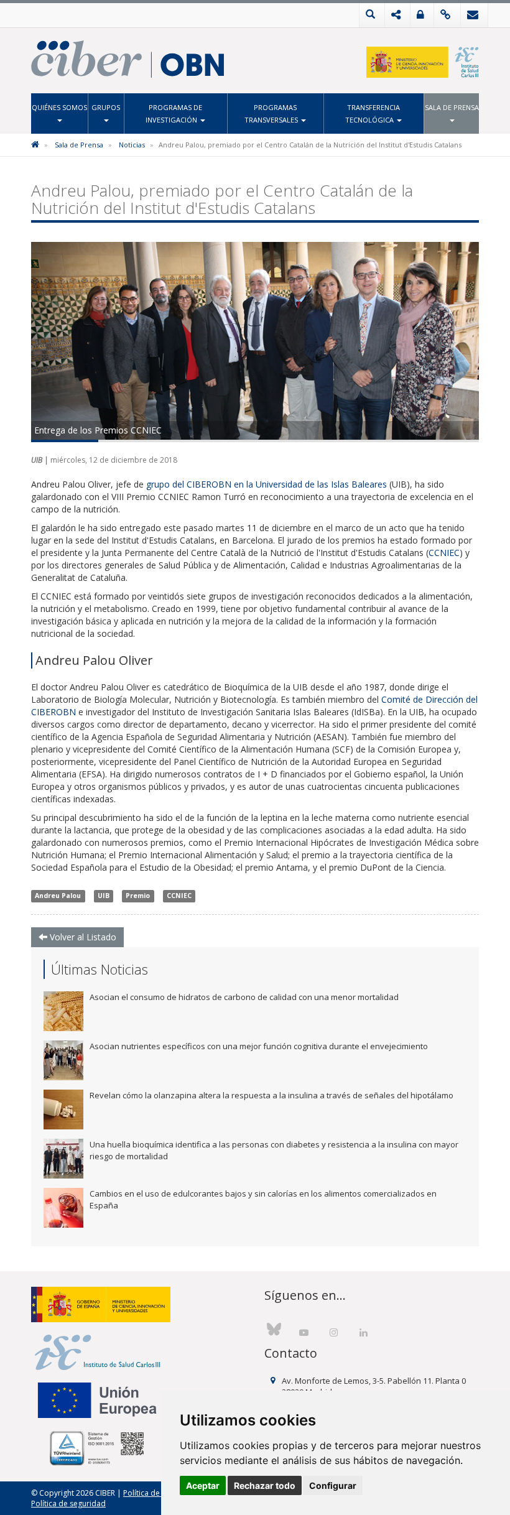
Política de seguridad (68, 1503)
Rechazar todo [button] (264, 1485)
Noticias (132, 144)
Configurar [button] (332, 1485)
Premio (138, 896)
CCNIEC (444, 552)
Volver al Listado (81, 937)
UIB (103, 896)
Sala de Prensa (452, 107)
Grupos (105, 107)
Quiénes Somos (59, 107)
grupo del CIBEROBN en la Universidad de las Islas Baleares (266, 484)
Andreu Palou (58, 896)
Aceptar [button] (203, 1485)
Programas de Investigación (174, 113)
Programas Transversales (272, 113)
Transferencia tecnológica (372, 113)
